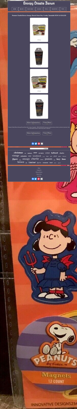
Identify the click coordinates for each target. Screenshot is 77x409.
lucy (58, 159)
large (47, 156)
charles (62, 153)
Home (39, 168)
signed (59, 162)
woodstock (37, 156)
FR (40, 176)
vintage (15, 155)
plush (55, 156)
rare (35, 152)
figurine (39, 162)
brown (21, 162)
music (55, 162)
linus (64, 159)
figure (15, 159)
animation (24, 156)
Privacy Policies (39, 172)
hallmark (54, 153)
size (26, 162)
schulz (47, 153)
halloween (64, 156)
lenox (41, 159)
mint (29, 156)
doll (54, 159)
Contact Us (39, 170)
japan (59, 156)
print (51, 156)
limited (32, 162)
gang (20, 159)
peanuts (48, 158)
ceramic (41, 153)
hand (51, 162)
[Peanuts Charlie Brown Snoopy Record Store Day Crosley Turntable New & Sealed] (39, 30)
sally (25, 153)
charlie (35, 158)
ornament (45, 162)
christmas (18, 152)
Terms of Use (39, 174)
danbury (30, 153)
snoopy (26, 158)
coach (44, 156)
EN (38, 176)
